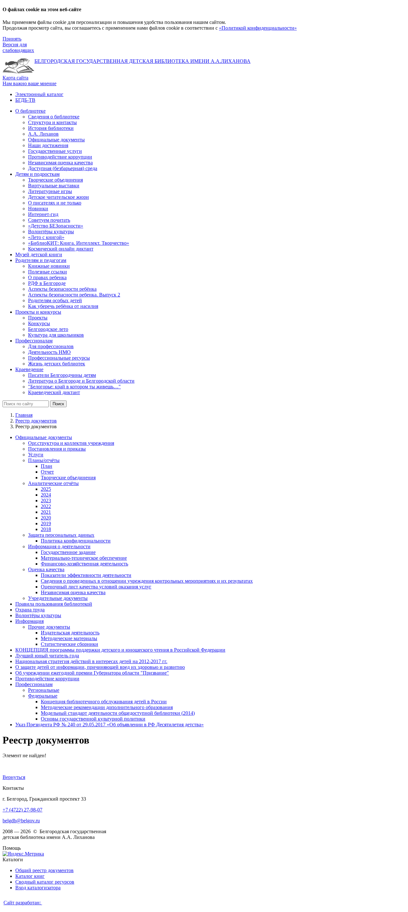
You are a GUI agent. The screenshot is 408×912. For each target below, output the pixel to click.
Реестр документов (36, 420)
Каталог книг (30, 876)
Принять (12, 38)
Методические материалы (69, 638)
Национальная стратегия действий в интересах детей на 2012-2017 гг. (91, 661)
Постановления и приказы (57, 449)
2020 (46, 517)
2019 (46, 523)
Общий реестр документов (44, 870)
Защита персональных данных (61, 535)
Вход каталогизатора (38, 887)
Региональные (43, 690)
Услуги (35, 454)
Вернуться (14, 777)
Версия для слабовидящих (18, 47)
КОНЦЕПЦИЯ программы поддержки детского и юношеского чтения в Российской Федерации (120, 650)
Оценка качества (46, 569)
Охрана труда (30, 609)
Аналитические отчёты (53, 483)
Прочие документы (49, 627)
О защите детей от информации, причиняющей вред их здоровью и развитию (100, 667)
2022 (46, 506)
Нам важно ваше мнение (29, 83)
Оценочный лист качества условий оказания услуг (96, 586)
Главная (24, 415)
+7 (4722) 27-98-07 (22, 809)
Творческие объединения (68, 477)
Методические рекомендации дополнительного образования (107, 707)
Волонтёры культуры (38, 615)
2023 (46, 500)
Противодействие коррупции (47, 678)
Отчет (47, 472)
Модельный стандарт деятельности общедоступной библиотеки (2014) (118, 713)
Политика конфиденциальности (76, 540)
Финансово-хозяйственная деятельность (84, 563)
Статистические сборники (69, 644)
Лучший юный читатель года (47, 655)
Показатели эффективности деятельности (86, 575)
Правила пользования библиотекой (53, 604)
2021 (46, 512)
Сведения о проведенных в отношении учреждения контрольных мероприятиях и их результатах (147, 581)
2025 (46, 489)
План (46, 466)
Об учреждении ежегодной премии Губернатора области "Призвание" (92, 673)
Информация (29, 621)
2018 (46, 529)
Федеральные (42, 696)
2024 (46, 494)
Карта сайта (15, 77)
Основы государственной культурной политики (93, 718)
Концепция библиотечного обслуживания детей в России (104, 701)
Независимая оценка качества (73, 592)
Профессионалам (34, 684)
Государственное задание (68, 552)
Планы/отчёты (44, 460)
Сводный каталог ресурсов (44, 882)
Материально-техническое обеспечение (84, 558)
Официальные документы (43, 437)
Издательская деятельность (70, 632)
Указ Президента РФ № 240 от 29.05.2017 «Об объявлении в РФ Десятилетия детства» (109, 724)
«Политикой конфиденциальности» (258, 28)
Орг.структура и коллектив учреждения (71, 443)
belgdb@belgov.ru (21, 820)
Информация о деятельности (59, 546)
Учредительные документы (58, 598)
